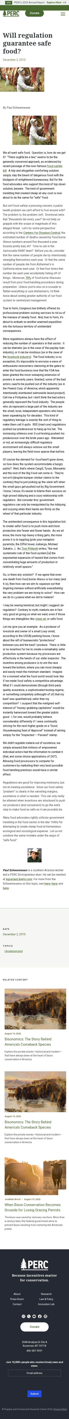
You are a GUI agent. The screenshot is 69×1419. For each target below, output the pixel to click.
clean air (40, 619)
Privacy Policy (60, 1409)
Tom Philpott (29, 548)
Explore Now (54, 2)
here (47, 883)
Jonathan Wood (12, 1199)
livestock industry (18, 357)
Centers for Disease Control (41, 232)
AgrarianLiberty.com (19, 879)
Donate (34, 1327)
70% (28, 278)
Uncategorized (14, 951)
